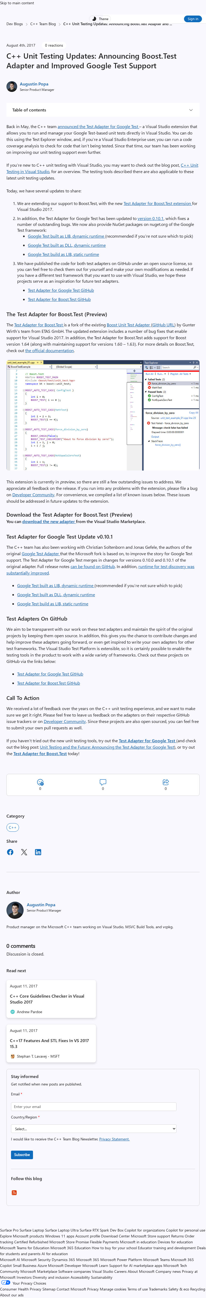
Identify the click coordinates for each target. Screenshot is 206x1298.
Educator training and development (167, 1247)
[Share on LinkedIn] (38, 852)
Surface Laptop (32, 1230)
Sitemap (49, 1289)
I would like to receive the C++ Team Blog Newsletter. (70, 1139)
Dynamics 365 (63, 1259)
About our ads (12, 1294)
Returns (177, 1236)
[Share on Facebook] (10, 852)
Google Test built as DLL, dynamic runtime (67, 245)
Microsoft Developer (64, 1265)
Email (16, 1093)
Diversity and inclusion (51, 1277)
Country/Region (25, 1117)
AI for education (55, 1253)
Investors (24, 1277)
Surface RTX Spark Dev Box (101, 1230)
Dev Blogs (14, 23)
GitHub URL (163, 324)
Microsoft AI (10, 1259)
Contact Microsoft (71, 1289)
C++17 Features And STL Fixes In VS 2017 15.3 (49, 1043)
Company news (168, 1271)
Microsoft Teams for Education (24, 1247)
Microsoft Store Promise (69, 1241)
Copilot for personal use (185, 1230)
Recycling (197, 1289)
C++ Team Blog (43, 23)
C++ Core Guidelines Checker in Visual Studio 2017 (47, 999)
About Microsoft (141, 1271)
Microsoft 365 (87, 1259)
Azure (42, 1265)
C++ (13, 827)
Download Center (115, 1236)
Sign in (193, 18)
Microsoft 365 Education (70, 1247)
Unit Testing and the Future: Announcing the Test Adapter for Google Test (107, 747)
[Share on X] (24, 852)
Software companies (74, 1271)
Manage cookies (113, 1289)
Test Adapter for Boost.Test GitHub (59, 299)
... (171, 23)
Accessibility (80, 1277)
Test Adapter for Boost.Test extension (158, 203)
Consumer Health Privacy (20, 1289)
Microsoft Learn (95, 1265)
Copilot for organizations (144, 1230)
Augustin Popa (34, 84)
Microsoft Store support (150, 1236)
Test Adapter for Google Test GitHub (61, 290)
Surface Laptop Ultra (62, 1230)
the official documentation (49, 350)
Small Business (24, 1265)
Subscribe (22, 1154)
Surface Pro (9, 1230)
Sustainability (101, 1277)
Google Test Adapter (41, 553)
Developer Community (33, 494)
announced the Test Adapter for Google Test (98, 126)
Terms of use (137, 1289)
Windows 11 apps (59, 1236)
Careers (120, 1271)
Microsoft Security (36, 1259)
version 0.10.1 (151, 218)
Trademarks (158, 1289)
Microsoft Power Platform (121, 1259)
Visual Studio (102, 1271)
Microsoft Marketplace (38, 1271)
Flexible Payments (104, 1241)
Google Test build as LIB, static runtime (63, 254)
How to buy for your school (114, 1247)
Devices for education (175, 1241)
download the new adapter (49, 521)
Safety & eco (178, 1289)
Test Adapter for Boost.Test (39, 324)
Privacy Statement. (114, 1139)
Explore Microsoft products (22, 1236)
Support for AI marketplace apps (135, 1265)
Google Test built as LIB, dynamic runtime (66, 236)
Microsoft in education (138, 1241)
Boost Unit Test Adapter (129, 324)
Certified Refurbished (31, 1241)
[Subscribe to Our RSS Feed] (14, 1194)
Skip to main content (17, 2)
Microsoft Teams (156, 1259)
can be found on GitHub (93, 566)
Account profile (87, 1236)
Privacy (93, 1289)
